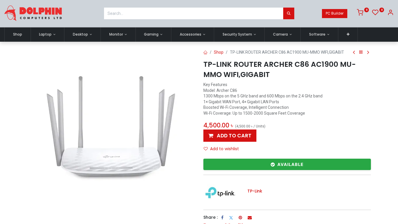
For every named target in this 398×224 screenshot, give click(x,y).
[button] (348, 34)
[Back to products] (361, 52)
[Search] (288, 13)
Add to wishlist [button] (224, 149)
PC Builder (335, 13)
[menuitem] (18, 34)
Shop (218, 52)
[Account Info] (390, 13)
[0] (363, 13)
